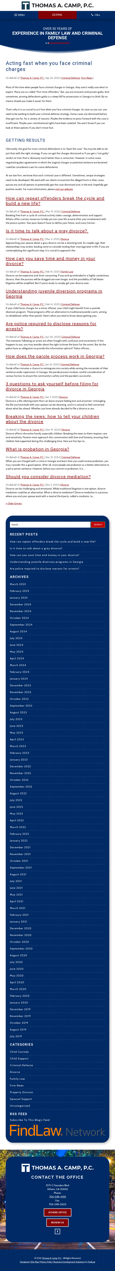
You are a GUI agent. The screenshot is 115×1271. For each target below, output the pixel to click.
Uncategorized (20, 1105)
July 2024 (16, 638)
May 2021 (16, 894)
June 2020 (17, 968)
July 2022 (16, 800)
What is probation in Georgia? (37, 449)
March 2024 (18, 665)
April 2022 (17, 820)
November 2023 (20, 692)
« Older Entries (14, 503)
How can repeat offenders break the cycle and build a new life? (53, 541)
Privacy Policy (46, 1262)
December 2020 (21, 928)
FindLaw (91, 1262)
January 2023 (19, 759)
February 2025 (19, 591)
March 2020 (18, 989)
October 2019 (19, 1022)
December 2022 (20, 766)
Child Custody (19, 1051)
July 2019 (16, 1036)
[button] (19, 14)
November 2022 (20, 773)
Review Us (57, 1222)
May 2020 (17, 975)
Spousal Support (21, 1099)
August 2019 (18, 1029)
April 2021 (16, 901)
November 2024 (20, 611)
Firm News (86, 78)
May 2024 (16, 651)
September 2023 (21, 705)
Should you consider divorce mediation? (48, 476)
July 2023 (16, 719)
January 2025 (19, 597)
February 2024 (19, 672)
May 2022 (16, 813)
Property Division (21, 1092)
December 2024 (20, 604)
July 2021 (16, 881)
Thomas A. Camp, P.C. (32, 78)
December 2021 (20, 847)
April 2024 (17, 658)
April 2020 (17, 982)
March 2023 (18, 746)
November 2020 (21, 935)
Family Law (67, 271)
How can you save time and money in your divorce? (44, 555)
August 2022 (18, 793)
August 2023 (18, 712)
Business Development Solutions (69, 1262)
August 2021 (18, 874)
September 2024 (21, 624)
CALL (97, 14)
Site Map (35, 1262)
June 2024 (16, 645)
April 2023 (17, 739)
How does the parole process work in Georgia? (55, 356)
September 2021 (21, 867)
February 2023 (19, 753)
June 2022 (16, 806)
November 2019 (20, 1016)
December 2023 (20, 685)
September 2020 (21, 948)
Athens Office (57, 1212)
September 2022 (21, 786)
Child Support (19, 1058)
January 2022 (19, 840)
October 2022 (19, 779)
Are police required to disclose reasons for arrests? (44, 568)
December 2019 (20, 1009)
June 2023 (16, 726)
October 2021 (19, 860)
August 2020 (18, 955)
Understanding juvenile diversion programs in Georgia (46, 561)
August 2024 (18, 631)
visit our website (64, 189)
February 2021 (19, 914)
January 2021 (18, 921)
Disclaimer (24, 1262)
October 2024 (19, 618)
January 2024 (19, 678)
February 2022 (19, 833)
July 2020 (16, 962)
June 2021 (16, 887)
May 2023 (16, 732)
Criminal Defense (70, 78)
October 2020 (19, 941)
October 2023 (19, 699)
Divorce (65, 239)
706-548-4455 (57, 1196)
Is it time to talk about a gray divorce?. (47, 230)
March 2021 (18, 908)
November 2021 (20, 854)
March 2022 (18, 827)
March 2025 (18, 584)
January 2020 (19, 1002)
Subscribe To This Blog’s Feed (30, 1120)
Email (59, 14)
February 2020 (20, 995)
